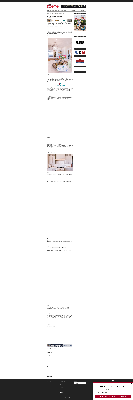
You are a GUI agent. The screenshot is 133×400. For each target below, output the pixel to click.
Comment (48, 355)
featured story (53, 348)
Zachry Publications (67, 397)
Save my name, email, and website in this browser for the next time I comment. (56, 374)
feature (50, 348)
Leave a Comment (52, 17)
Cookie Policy (62, 392)
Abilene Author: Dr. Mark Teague (50, 382)
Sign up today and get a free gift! (113, 396)
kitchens (56, 348)
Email (47, 366)
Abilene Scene (53, 6)
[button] (113, 386)
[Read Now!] (80, 23)
